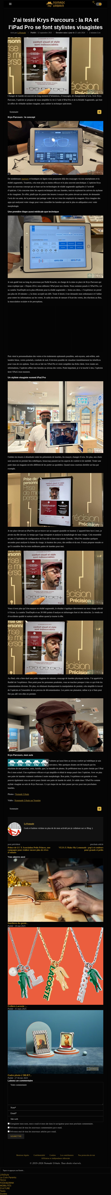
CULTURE (5, 1188)
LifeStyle (4, 1174)
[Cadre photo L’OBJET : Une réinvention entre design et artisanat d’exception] (55, 1011)
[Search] (94, 2)
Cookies (53, 1155)
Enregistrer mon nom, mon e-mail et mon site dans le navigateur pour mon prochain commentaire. (51, 1124)
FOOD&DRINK (7, 1182)
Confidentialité (39, 1155)
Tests (2, 1191)
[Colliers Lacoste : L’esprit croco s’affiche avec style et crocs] (55, 928)
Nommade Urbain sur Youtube (27, 800)
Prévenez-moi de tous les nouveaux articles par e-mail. (33, 1131)
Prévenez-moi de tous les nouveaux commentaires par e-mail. (36, 1127)
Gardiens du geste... (18, 923)
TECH (3, 1180)
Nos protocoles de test (86, 1155)
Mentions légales (22, 1155)
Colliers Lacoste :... (17, 1006)
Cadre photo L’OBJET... (20, 1075)
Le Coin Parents (8, 1177)
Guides (3, 1193)
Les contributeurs (67, 1155)
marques (25, 179)
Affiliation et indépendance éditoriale (55, 1158)
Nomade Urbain (22, 794)
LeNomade (21, 33)
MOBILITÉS (5, 1185)
